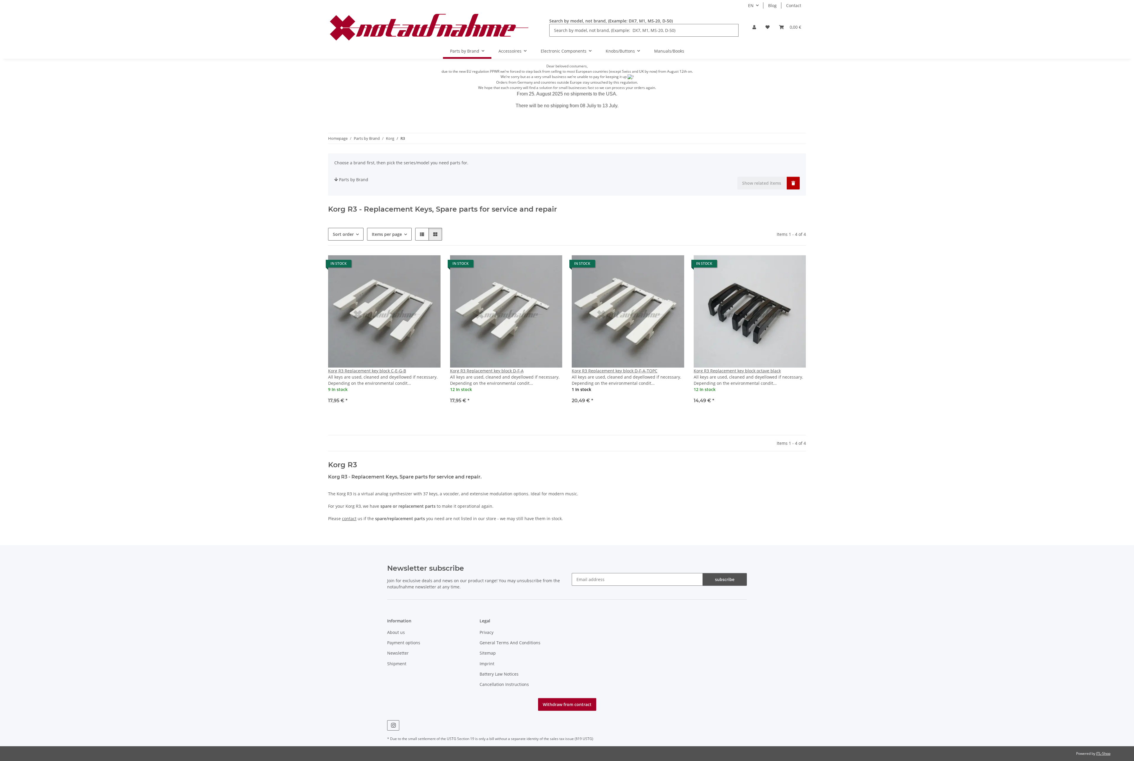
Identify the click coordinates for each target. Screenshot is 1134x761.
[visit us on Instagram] (393, 725)
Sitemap (488, 653)
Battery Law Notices (499, 674)
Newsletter (398, 653)
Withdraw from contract (567, 704)
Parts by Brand (353, 179)
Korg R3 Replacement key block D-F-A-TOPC (614, 371)
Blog (772, 5)
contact (349, 518)
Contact (793, 5)
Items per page (387, 234)
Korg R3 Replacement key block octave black (737, 371)
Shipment (396, 663)
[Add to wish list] (430, 265)
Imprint (487, 663)
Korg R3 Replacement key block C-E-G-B (367, 371)
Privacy (486, 632)
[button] (754, 27)
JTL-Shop (1103, 753)
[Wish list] (767, 27)
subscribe (724, 579)
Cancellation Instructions (504, 684)
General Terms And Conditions (510, 642)
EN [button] (751, 5)
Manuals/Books (669, 51)
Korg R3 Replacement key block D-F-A (487, 371)
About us (396, 632)
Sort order (343, 234)
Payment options (403, 642)
